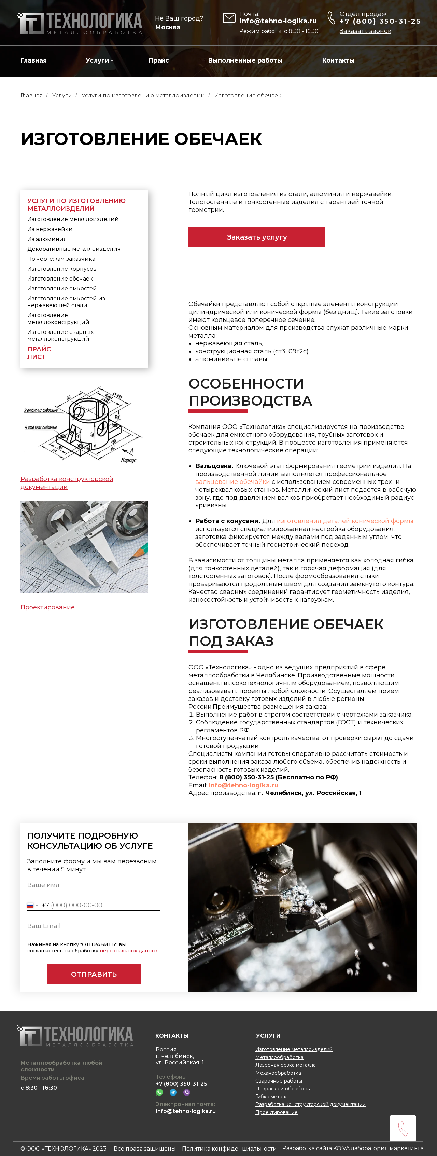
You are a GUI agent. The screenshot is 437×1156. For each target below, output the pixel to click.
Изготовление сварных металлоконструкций (60, 335)
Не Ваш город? (179, 18)
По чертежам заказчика (61, 259)
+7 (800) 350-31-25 (380, 21)
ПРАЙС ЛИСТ (39, 353)
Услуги (97, 60)
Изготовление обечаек (60, 278)
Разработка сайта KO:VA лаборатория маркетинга (353, 1148)
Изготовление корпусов (62, 269)
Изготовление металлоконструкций (58, 318)
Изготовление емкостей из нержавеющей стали (66, 302)
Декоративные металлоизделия (74, 249)
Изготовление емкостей (62, 288)
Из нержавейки (50, 229)
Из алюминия (47, 239)
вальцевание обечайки (232, 482)
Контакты (338, 60)
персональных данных (129, 951)
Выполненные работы (245, 60)
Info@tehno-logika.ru (278, 21)
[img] (79, 23)
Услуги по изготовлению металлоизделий (143, 95)
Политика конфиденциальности (229, 1148)
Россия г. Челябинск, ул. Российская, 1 (180, 1056)
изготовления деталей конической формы (345, 521)
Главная (33, 60)
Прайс (158, 60)
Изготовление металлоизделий (73, 219)
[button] (365, 31)
